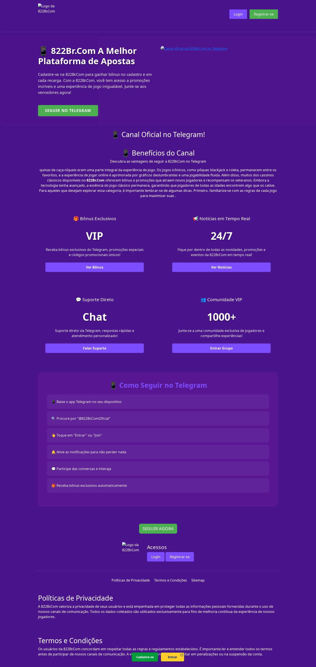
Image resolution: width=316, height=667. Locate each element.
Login (238, 14)
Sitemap (198, 580)
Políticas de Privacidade (131, 580)
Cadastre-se (145, 657)
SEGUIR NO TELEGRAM (68, 110)
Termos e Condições (170, 580)
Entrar (172, 657)
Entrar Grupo (221, 348)
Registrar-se (264, 14)
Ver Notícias (221, 267)
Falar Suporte (94, 348)
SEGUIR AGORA (158, 528)
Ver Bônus (94, 267)
